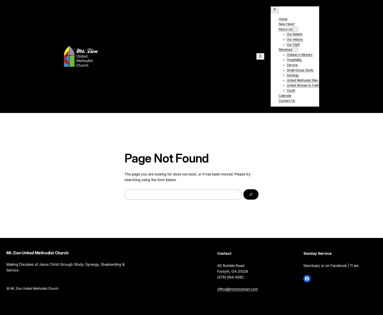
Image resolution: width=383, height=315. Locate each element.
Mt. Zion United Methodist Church (137, 56)
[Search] (251, 194)
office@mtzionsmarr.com (237, 289)
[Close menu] (275, 9)
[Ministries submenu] (295, 50)
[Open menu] (260, 56)
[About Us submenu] (295, 29)
